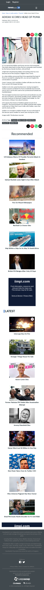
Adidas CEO (14, 123)
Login (8, 2)
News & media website (12, 13)
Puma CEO (6, 123)
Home (3, 13)
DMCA (32, 566)
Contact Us (26, 566)
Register (15, 2)
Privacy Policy (14, 566)
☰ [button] (36, 8)
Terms (20, 566)
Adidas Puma (31, 120)
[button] (28, 34)
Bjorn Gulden (22, 120)
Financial (21, 13)
